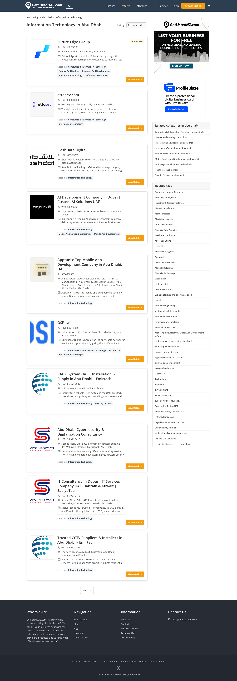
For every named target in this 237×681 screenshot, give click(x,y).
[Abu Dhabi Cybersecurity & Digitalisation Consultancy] (42, 439)
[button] (209, 6)
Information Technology (71, 75)
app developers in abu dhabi (168, 357)
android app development (167, 362)
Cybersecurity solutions (166, 427)
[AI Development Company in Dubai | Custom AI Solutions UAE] (42, 207)
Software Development (96, 75)
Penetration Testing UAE (166, 406)
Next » (87, 590)
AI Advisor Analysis (164, 219)
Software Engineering (165, 305)
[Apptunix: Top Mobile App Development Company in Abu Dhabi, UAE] (42, 269)
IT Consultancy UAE (164, 416)
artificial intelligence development (171, 433)
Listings (111, 5)
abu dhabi (47, 17)
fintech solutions (163, 240)
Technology (160, 379)
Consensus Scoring (164, 224)
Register (163, 5)
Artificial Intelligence (164, 251)
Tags (76, 628)
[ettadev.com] (42, 104)
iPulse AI (159, 246)
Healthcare (114, 350)
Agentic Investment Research (169, 192)
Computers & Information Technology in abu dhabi (179, 131)
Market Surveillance (164, 208)
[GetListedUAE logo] (43, 5)
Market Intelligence (164, 267)
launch (158, 300)
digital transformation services (169, 422)
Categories (141, 5)
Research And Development (96, 71)
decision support (163, 289)
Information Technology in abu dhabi (173, 148)
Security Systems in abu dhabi (169, 175)
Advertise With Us (130, 628)
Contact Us (127, 624)
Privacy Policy (128, 637)
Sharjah (142, 661)
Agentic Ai (159, 256)
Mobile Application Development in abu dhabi (177, 159)
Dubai (104, 661)
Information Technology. (167, 321)
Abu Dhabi (75, 661)
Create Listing (193, 5)
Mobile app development (167, 346)
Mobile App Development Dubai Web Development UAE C (179, 334)
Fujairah (114, 661)
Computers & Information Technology (87, 66)
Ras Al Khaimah (128, 661)
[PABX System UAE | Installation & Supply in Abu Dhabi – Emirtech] (42, 384)
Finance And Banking (69, 71)
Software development (166, 316)
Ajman (87, 661)
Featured (125, 5)
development (161, 389)
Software (159, 384)
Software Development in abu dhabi (172, 153)
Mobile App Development (106, 233)
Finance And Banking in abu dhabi (171, 137)
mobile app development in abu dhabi (173, 341)
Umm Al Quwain (157, 661)
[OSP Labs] (42, 332)
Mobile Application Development (75, 233)
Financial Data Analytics (166, 230)
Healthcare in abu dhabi (166, 169)
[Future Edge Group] (42, 52)
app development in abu (166, 352)
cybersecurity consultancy (167, 400)
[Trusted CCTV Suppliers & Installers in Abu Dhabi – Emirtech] (42, 547)
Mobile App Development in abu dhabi (173, 164)
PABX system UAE (163, 395)
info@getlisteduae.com (184, 619)
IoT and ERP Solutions (165, 438)
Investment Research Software (169, 202)
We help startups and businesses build (173, 294)
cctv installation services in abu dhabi (172, 443)
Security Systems (103, 403)
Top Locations (81, 619)
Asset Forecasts (162, 213)
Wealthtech (160, 278)
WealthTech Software (165, 235)
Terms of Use (128, 633)
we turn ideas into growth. (167, 311)
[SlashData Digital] (42, 160)
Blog (76, 624)
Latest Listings (81, 637)
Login (176, 5)
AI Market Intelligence (165, 197)
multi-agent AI (161, 284)
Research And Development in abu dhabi (174, 142)
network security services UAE (169, 411)
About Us (126, 619)
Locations (79, 633)
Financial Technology (165, 273)
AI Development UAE (165, 327)
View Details (134, 79)
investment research (165, 262)
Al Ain (95, 661)
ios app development (165, 368)
